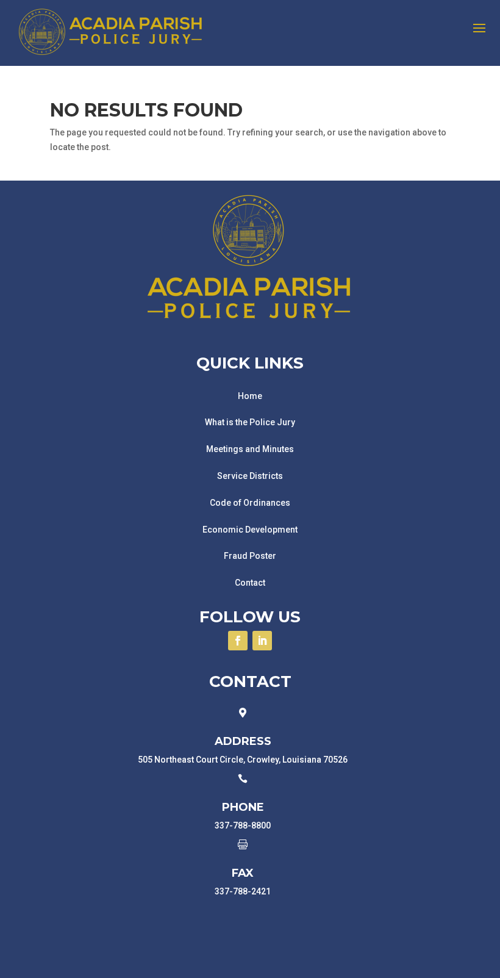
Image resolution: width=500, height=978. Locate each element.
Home (250, 396)
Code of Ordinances (250, 503)
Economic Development (250, 529)
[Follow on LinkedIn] (262, 640)
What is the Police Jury (250, 422)
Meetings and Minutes (250, 449)
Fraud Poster (250, 556)
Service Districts (250, 476)
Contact (250, 583)
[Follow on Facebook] (238, 640)
